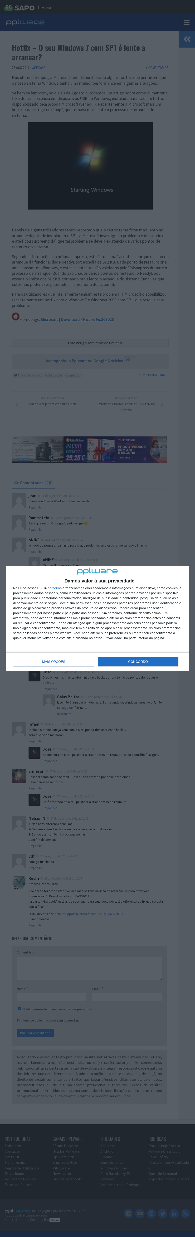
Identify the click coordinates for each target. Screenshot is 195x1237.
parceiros (55, 588)
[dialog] (97, 618)
